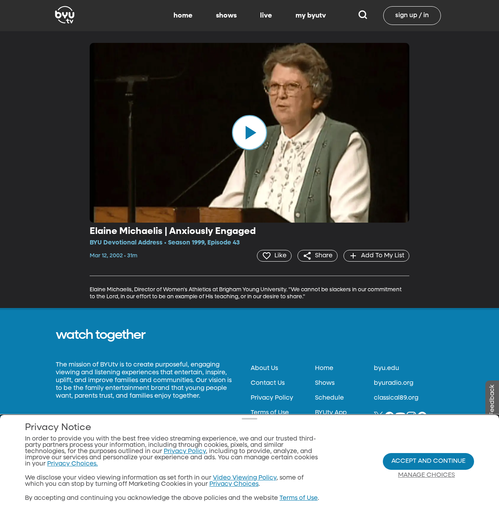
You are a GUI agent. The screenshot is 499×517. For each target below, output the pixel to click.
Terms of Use (270, 413)
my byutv (311, 15)
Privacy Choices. (72, 464)
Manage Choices (426, 475)
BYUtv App (331, 413)
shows (226, 15)
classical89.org (396, 398)
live (266, 15)
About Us (264, 368)
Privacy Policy (272, 398)
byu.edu (386, 368)
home (183, 15)
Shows (324, 383)
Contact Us (268, 383)
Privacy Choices (233, 484)
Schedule (329, 398)
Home (324, 368)
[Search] (363, 15)
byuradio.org (393, 383)
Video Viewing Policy (244, 478)
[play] (249, 132)
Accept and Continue (428, 461)
